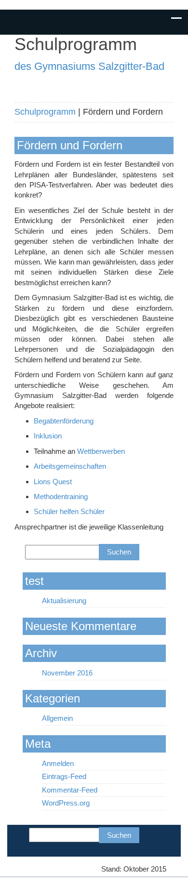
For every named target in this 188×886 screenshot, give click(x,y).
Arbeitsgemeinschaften (70, 466)
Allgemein (57, 718)
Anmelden (58, 763)
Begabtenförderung (64, 421)
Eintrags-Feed (64, 776)
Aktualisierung (64, 600)
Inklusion (48, 436)
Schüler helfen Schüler (69, 511)
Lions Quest (53, 481)
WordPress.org (66, 803)
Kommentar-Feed (69, 790)
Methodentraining (61, 496)
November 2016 (67, 673)
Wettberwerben (101, 451)
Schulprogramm (45, 112)
